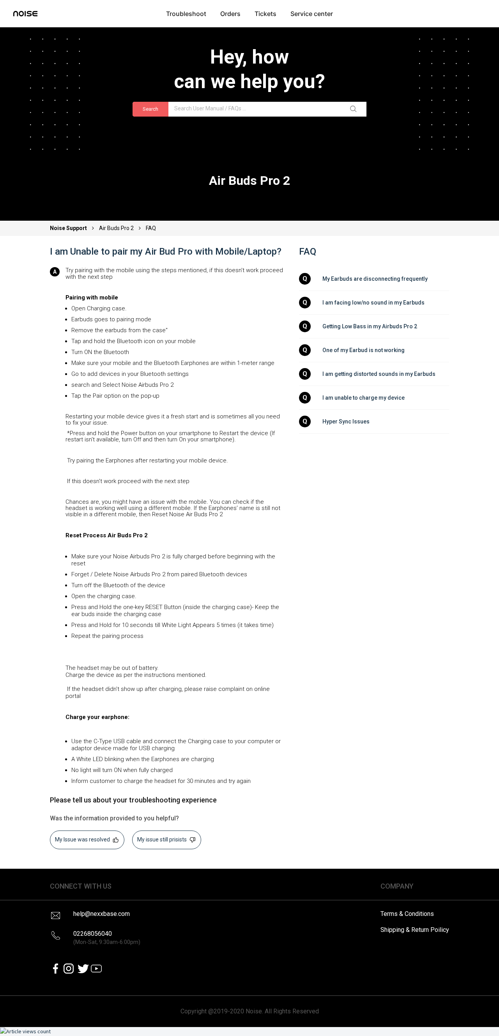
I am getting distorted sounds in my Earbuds (378, 374)
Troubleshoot (186, 14)
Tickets (265, 14)
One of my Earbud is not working (363, 350)
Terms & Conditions (407, 913)
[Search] (354, 109)
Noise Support (69, 228)
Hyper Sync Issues (346, 421)
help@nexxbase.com (101, 913)
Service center (311, 14)
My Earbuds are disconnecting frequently (375, 279)
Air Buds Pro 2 (116, 228)
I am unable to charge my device (363, 398)
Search (150, 109)
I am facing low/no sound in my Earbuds (373, 302)
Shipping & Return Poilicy (414, 929)
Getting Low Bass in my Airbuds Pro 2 (369, 326)
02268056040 (106, 937)
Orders (230, 14)
